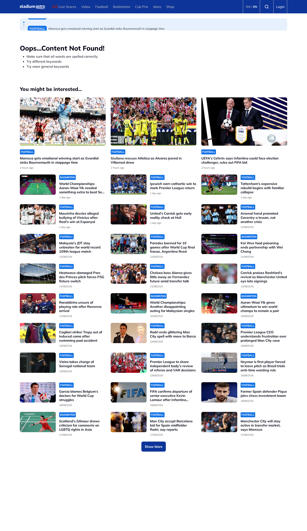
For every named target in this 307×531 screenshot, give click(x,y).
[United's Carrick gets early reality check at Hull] (129, 214)
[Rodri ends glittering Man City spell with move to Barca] (129, 333)
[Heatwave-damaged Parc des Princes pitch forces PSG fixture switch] (38, 274)
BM (248, 7)
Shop (170, 7)
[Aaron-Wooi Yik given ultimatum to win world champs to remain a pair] (219, 303)
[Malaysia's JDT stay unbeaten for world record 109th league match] (38, 244)
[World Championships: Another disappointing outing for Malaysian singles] (129, 303)
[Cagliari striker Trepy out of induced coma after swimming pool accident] (38, 333)
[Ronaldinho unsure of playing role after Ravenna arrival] (38, 303)
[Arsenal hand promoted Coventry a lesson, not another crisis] (219, 214)
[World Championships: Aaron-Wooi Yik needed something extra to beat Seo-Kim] (38, 184)
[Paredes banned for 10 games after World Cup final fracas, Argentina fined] (129, 244)
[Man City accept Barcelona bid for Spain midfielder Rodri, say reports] (129, 422)
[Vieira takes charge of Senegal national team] (38, 363)
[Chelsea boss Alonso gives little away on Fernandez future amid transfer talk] (129, 274)
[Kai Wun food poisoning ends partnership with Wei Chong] (219, 244)
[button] (23, 22)
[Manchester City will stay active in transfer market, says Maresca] (219, 422)
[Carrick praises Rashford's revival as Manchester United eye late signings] (219, 274)
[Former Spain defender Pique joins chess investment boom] (219, 392)
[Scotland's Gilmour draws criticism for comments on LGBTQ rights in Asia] (38, 422)
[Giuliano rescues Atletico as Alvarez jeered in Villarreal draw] (154, 121)
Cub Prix (141, 7)
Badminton (121, 7)
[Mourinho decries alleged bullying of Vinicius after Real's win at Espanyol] (38, 214)
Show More (153, 446)
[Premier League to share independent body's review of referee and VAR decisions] (129, 363)
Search (266, 6)
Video (85, 7)
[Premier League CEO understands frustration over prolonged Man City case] (219, 333)
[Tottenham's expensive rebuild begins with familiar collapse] (219, 184)
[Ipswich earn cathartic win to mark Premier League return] (129, 184)
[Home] (32, 6)
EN (255, 7)
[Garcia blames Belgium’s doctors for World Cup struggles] (38, 392)
